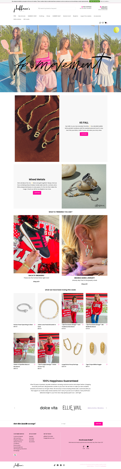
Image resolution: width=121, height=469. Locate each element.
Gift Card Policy (17, 438)
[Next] (106, 408)
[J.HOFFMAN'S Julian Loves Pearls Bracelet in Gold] (48, 308)
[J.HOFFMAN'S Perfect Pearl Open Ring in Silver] (24, 308)
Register (31, 436)
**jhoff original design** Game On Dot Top (47, 365)
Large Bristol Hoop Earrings (70, 364)
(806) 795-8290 (49, 436)
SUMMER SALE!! (57, 16)
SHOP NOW (37, 192)
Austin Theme (90, 466)
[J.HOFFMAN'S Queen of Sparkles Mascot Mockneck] (24, 348)
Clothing (41, 16)
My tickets (31, 440)
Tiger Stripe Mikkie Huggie (93, 364)
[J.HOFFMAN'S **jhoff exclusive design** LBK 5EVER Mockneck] (97, 308)
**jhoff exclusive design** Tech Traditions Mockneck (71, 326)
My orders (31, 438)
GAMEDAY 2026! (32, 16)
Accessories (97, 16)
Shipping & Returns (18, 440)
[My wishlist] (103, 23)
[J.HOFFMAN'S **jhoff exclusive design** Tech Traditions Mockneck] (72, 308)
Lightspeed (103, 466)
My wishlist (32, 441)
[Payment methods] (15, 455)
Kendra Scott (67, 16)
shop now (84, 134)
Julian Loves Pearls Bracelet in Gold (47, 326)
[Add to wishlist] (34, 324)
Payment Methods (18, 447)
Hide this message (94, 1)
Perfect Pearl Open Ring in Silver (23, 324)
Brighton (75, 16)
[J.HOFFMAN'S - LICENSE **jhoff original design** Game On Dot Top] (48, 348)
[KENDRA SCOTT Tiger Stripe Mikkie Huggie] (97, 348)
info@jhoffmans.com (49, 438)
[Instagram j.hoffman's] (63, 465)
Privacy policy (17, 445)
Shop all (36, 281)
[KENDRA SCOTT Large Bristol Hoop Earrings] (72, 348)
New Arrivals (21, 16)
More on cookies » (105, 1)
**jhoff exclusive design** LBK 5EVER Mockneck (95, 326)
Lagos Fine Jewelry (86, 16)
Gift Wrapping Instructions (20, 448)
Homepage (16, 450)
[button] (100, 23)
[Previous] (14, 408)
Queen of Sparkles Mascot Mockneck (22, 365)
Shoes (48, 16)
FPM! (15, 16)
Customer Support (18, 436)
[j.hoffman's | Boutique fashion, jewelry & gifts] (24, 8)
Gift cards (26, 19)
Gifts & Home (17, 19)
